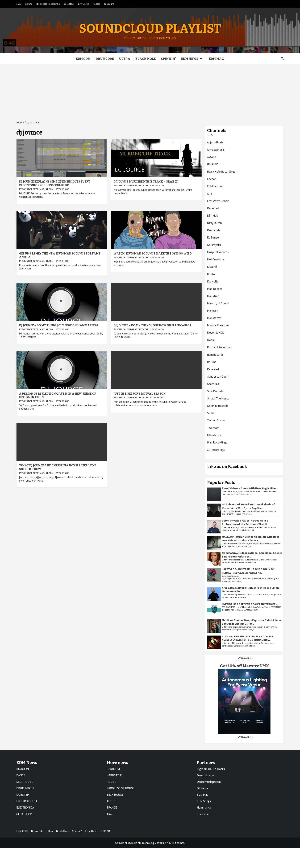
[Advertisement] (150, 90)
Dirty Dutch (83, 3)
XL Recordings (216, 450)
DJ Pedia (202, 788)
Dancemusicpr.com (209, 782)
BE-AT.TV (212, 164)
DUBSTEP (22, 795)
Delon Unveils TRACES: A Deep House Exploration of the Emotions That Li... (245, 522)
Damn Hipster (205, 775)
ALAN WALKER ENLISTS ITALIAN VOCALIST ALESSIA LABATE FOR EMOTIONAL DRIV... (247, 638)
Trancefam (203, 814)
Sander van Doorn (218, 376)
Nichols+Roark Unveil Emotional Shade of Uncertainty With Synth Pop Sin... (248, 506)
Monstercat (214, 318)
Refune (211, 362)
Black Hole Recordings (48, 3)
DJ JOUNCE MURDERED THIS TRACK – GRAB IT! (146, 181)
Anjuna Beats (215, 142)
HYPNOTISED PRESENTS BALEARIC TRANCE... (250, 604)
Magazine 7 (161, 843)
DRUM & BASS (25, 788)
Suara (210, 413)
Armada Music (215, 150)
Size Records (215, 391)
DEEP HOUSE (24, 782)
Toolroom (109, 3)
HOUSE (111, 782)
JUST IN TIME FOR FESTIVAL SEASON (140, 393)
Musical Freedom (218, 325)
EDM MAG (216, 59)
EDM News (189, 59)
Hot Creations (215, 259)
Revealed (213, 369)
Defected (69, 3)
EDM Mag (202, 795)
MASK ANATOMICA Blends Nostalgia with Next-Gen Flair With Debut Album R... (251, 538)
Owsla (211, 340)
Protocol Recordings (220, 347)
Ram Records (215, 355)
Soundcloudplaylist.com (38, 189)
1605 (18, 3)
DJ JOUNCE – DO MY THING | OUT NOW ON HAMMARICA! (58, 325)
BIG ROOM (22, 769)
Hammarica (204, 807)
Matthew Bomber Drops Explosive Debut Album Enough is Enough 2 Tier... (251, 621)
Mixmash (212, 311)
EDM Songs (204, 801)
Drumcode (105, 59)
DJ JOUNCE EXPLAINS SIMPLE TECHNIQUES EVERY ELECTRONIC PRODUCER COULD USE (54, 183)
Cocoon (211, 179)
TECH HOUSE (115, 795)
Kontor (96, 3)
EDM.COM (83, 59)
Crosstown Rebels (218, 201)
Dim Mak (212, 215)
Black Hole (145, 59)
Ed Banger (213, 237)
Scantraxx (213, 384)
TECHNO (112, 801)
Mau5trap (213, 296)
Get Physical (214, 245)
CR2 (209, 194)
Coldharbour (215, 186)
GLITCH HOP (24, 814)
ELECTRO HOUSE (27, 801)
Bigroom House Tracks (211, 769)
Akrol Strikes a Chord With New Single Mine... (250, 488)
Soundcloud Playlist (150, 28)
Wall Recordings (217, 442)
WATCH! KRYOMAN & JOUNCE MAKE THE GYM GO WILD (153, 253)
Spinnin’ (168, 59)
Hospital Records (218, 252)
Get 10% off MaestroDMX (244, 666)
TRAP (110, 814)
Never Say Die (215, 332)
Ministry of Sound (218, 303)
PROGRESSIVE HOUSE (120, 788)
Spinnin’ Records (217, 406)
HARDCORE (114, 769)
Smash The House (218, 398)
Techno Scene (216, 420)
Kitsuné (212, 267)
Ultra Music (214, 435)
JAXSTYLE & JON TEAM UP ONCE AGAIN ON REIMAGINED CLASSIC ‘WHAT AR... (248, 570)
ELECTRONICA (25, 807)
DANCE (20, 775)
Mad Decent (214, 289)
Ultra (124, 59)
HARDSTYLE (114, 775)
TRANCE (112, 807)
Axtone (28, 3)
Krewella (212, 281)
